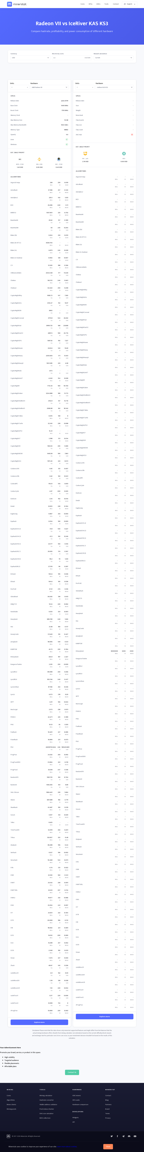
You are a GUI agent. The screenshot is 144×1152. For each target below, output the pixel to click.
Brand (107, 1109)
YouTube (129, 1136)
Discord (135, 1136)
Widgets (75, 1117)
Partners (108, 1104)
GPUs (90, 4)
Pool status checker (47, 1109)
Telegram (123, 1136)
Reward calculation (100, 53)
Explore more (39, 1022)
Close (108, 1146)
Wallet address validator (48, 1104)
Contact (116, 4)
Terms (107, 1113)
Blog (107, 1100)
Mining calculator (46, 1095)
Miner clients (11, 1104)
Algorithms (11, 1100)
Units (12, 83)
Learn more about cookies (67, 1146)
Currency (14, 53)
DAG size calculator (46, 1113)
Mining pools (11, 1109)
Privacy (107, 1118)
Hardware (34, 83)
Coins (83, 4)
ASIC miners (76, 1095)
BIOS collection (45, 1118)
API (73, 1122)
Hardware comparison (80, 1104)
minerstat (17, 4)
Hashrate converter (47, 1100)
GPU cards (76, 1100)
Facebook (117, 1136)
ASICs (98, 4)
